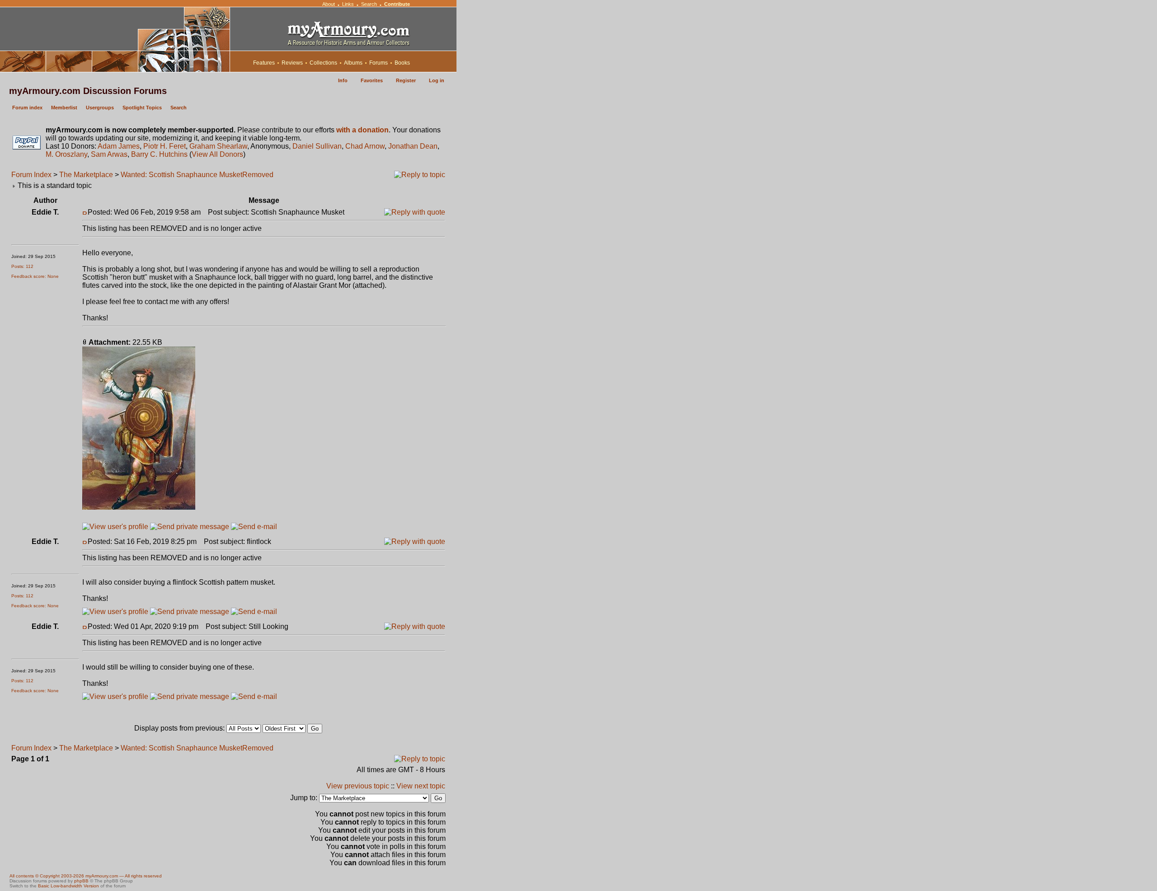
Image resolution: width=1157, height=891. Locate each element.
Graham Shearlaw (218, 146)
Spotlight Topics (142, 107)
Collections (323, 63)
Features (264, 63)
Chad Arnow (365, 146)
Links (348, 4)
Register (406, 80)
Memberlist (64, 107)
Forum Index (31, 174)
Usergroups (100, 107)
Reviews (292, 63)
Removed (257, 174)
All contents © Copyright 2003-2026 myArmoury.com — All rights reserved (85, 875)
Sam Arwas (109, 154)
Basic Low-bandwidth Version (68, 885)
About (328, 4)
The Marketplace (86, 174)
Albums (353, 63)
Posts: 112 (22, 266)
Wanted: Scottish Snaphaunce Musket (181, 174)
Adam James (119, 146)
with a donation (362, 130)
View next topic (420, 786)
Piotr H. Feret (164, 146)
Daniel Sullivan (317, 146)
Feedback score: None (35, 276)
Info (343, 80)
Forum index (27, 107)
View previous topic (357, 786)
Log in (436, 80)
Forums (378, 63)
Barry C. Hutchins (159, 154)
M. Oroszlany (66, 154)
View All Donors (217, 154)
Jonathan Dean (412, 146)
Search (369, 4)
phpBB (81, 880)
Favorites (372, 80)
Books (402, 63)
